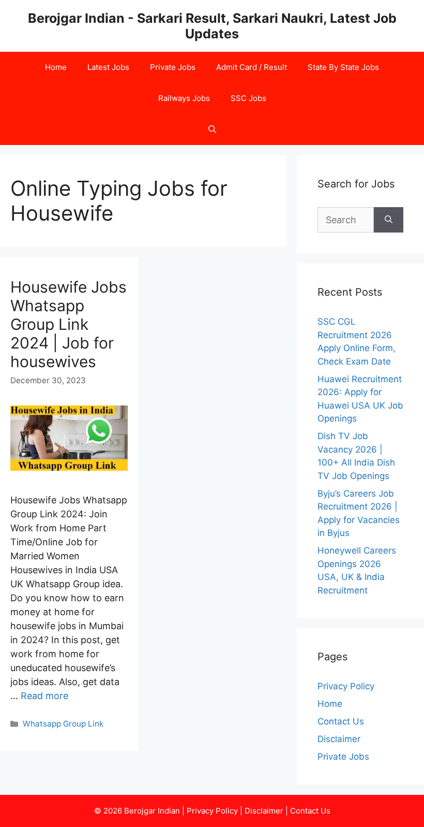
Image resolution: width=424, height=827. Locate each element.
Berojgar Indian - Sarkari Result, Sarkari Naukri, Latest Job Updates (212, 25)
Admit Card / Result (251, 67)
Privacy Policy (345, 686)
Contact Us (340, 721)
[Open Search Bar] (212, 129)
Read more (44, 695)
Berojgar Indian (152, 811)
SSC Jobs (248, 98)
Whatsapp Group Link (63, 724)
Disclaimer (338, 739)
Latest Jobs (108, 67)
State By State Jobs (343, 67)
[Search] (388, 220)
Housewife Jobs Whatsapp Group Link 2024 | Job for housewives (68, 324)
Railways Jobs (184, 98)
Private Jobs (172, 67)
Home (56, 67)
